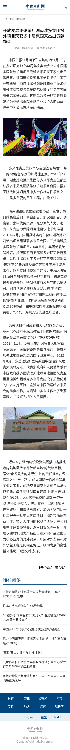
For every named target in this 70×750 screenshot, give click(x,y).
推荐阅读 (12, 579)
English (29, 717)
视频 (59, 698)
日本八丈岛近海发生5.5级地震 (23, 605)
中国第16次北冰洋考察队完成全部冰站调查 (31, 629)
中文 (44, 717)
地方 (27, 706)
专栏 (11, 706)
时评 (11, 698)
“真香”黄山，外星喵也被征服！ (23, 652)
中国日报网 (8, 19)
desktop (58, 717)
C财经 (43, 698)
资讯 (27, 698)
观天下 (59, 706)
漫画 (43, 706)
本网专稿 (20, 19)
